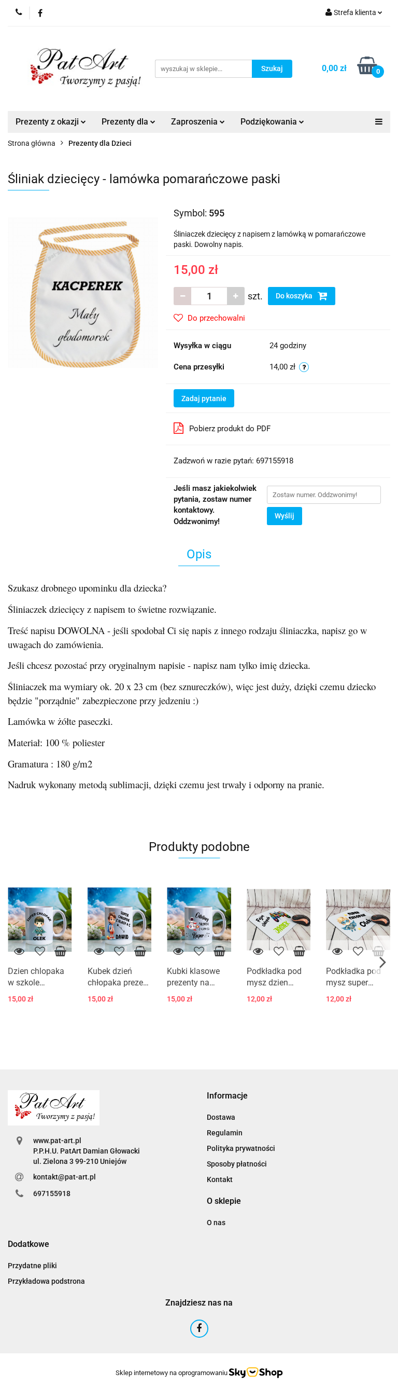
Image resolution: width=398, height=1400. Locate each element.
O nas (216, 1222)
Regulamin (225, 1133)
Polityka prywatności (241, 1148)
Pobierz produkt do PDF (230, 428)
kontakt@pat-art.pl (64, 1177)
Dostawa (221, 1117)
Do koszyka (295, 296)
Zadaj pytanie (203, 398)
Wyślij (284, 516)
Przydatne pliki (32, 1265)
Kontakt (220, 1179)
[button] (227, 1096)
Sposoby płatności (237, 1164)
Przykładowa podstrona (46, 1281)
